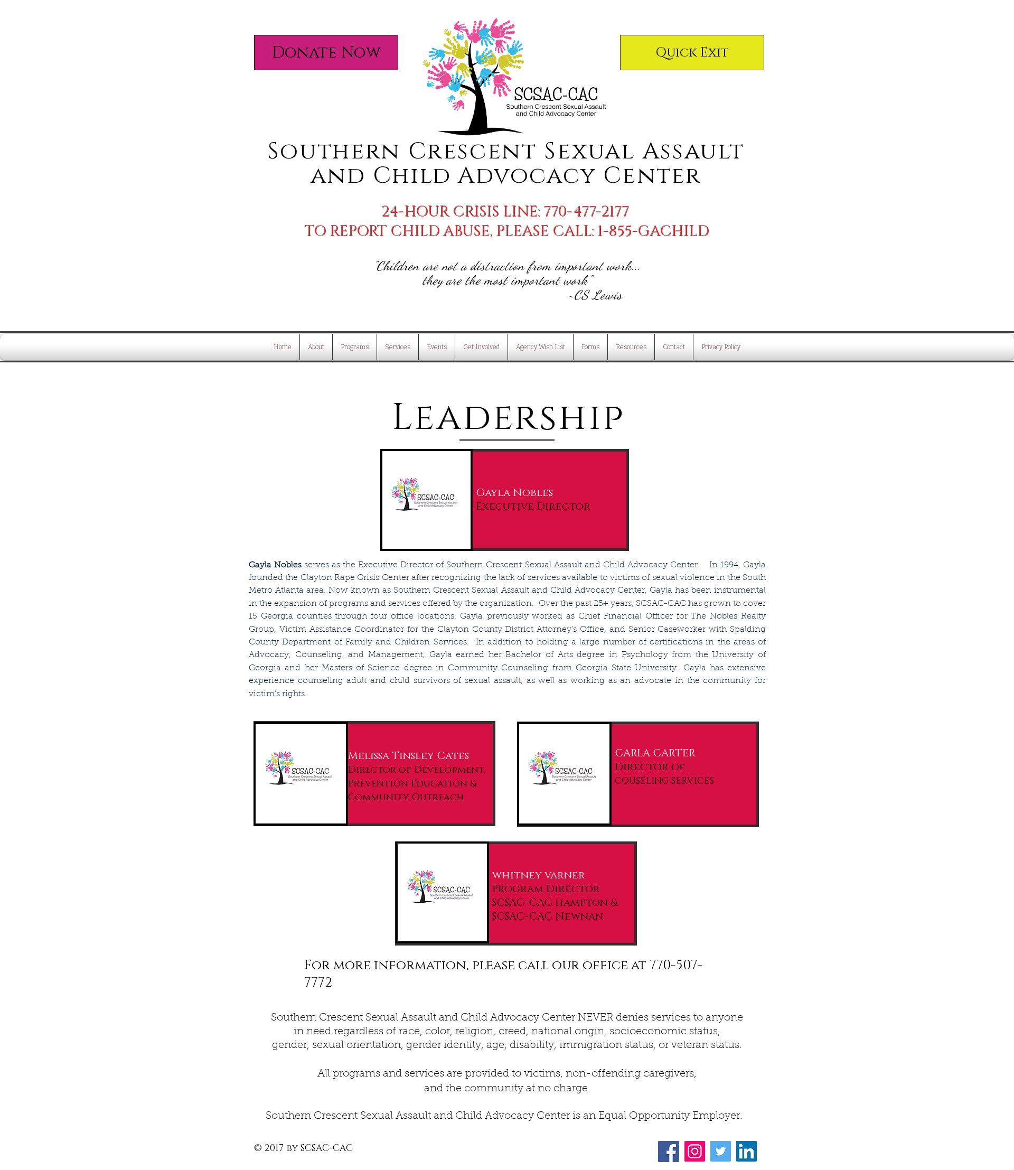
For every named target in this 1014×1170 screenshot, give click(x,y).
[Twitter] (720, 1151)
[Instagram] (694, 1151)
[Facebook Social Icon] (668, 1151)
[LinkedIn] (746, 1151)
